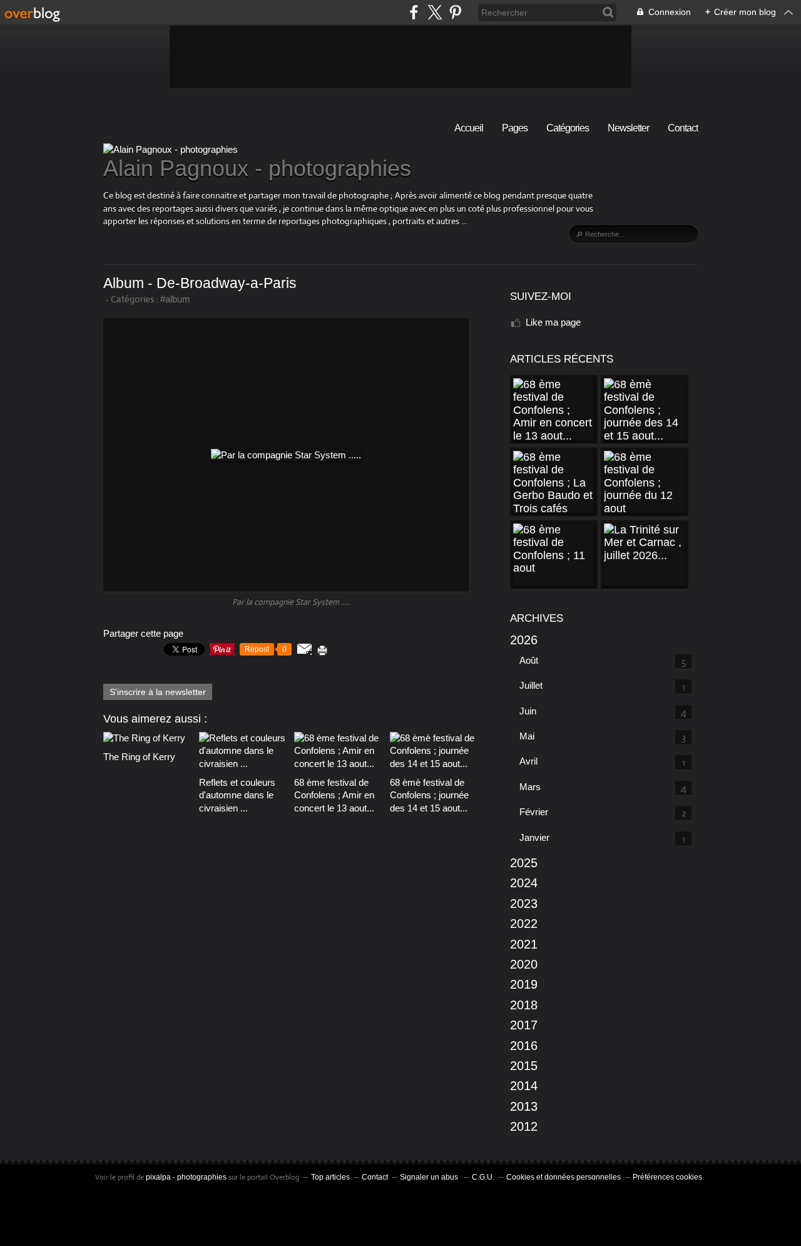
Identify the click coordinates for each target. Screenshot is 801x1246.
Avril (528, 761)
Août (528, 660)
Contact (683, 128)
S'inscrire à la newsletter (158, 692)
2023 (524, 903)
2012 (524, 1126)
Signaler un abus (430, 1177)
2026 (524, 640)
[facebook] (414, 12)
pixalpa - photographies (186, 1177)
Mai (526, 736)
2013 (524, 1106)
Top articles (330, 1177)
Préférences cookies (667, 1177)
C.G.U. (483, 1177)
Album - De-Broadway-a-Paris (200, 283)
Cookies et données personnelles (563, 1177)
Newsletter (628, 128)
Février (533, 811)
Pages (515, 128)
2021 (524, 944)
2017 (524, 1025)
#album (175, 299)
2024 (524, 883)
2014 (524, 1086)
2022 (524, 923)
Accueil (468, 128)
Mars (530, 786)
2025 (524, 863)
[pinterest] (455, 12)
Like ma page (553, 322)
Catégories (567, 128)
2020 (524, 964)
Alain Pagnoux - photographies (257, 168)
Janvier (534, 837)
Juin (527, 711)
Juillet (531, 685)
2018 (524, 1005)
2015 (524, 1066)
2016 (524, 1046)
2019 (524, 984)
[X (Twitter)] (434, 12)
